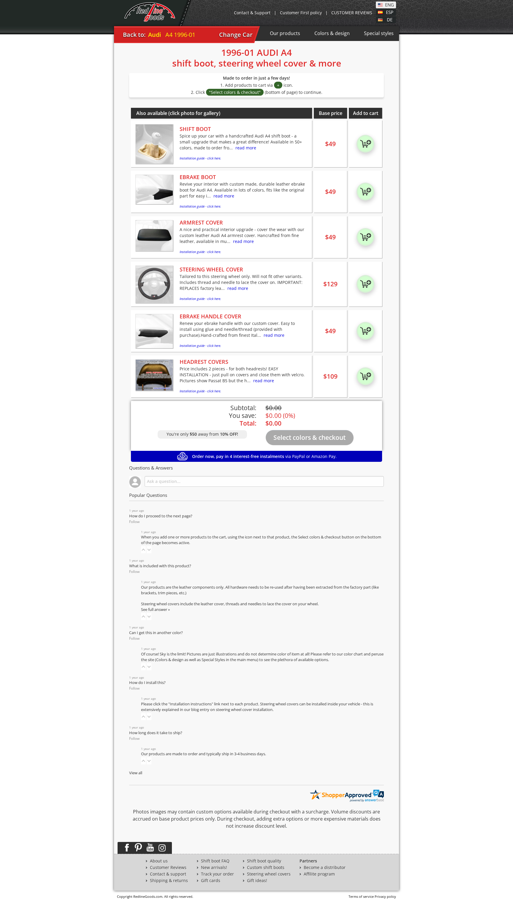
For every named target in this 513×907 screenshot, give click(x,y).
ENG (389, 4)
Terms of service (361, 896)
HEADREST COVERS (204, 361)
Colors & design (332, 33)
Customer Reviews (168, 867)
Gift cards (210, 880)
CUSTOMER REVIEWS (351, 12)
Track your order (217, 874)
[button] (143, 549)
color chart (354, 654)
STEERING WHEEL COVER (211, 269)
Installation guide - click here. (200, 158)
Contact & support (168, 874)
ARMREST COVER (201, 222)
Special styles (379, 33)
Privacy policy (385, 896)
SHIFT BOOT (195, 128)
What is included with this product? (160, 565)
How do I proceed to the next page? (160, 516)
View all (135, 772)
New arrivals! (214, 867)
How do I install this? (147, 682)
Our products (285, 33)
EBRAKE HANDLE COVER (210, 316)
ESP (389, 12)
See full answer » (155, 609)
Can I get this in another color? (156, 632)
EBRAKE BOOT (198, 177)
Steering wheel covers (269, 874)
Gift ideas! (257, 880)
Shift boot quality (264, 861)
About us (159, 861)
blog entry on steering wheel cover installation (232, 709)
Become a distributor (325, 867)
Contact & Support (252, 12)
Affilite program (319, 874)
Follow (134, 521)
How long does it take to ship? (155, 732)
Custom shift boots (265, 867)
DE (389, 19)
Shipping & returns (169, 880)
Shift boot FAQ (215, 861)
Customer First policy (301, 12)
